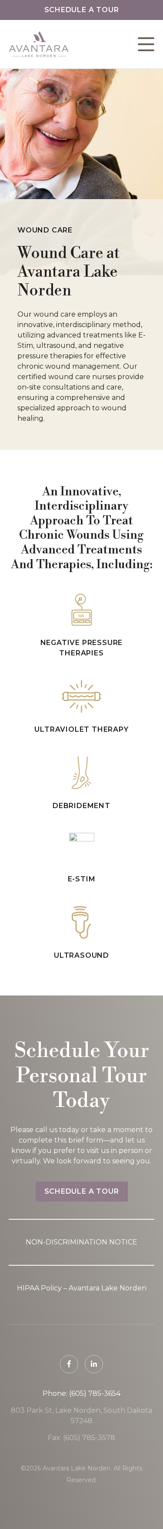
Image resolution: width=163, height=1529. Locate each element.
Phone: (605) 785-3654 (81, 1393)
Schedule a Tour (81, 10)
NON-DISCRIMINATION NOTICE (81, 1242)
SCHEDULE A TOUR (81, 1191)
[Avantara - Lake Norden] (39, 44)
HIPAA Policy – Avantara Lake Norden (81, 1288)
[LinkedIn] (94, 1364)
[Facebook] (69, 1364)
